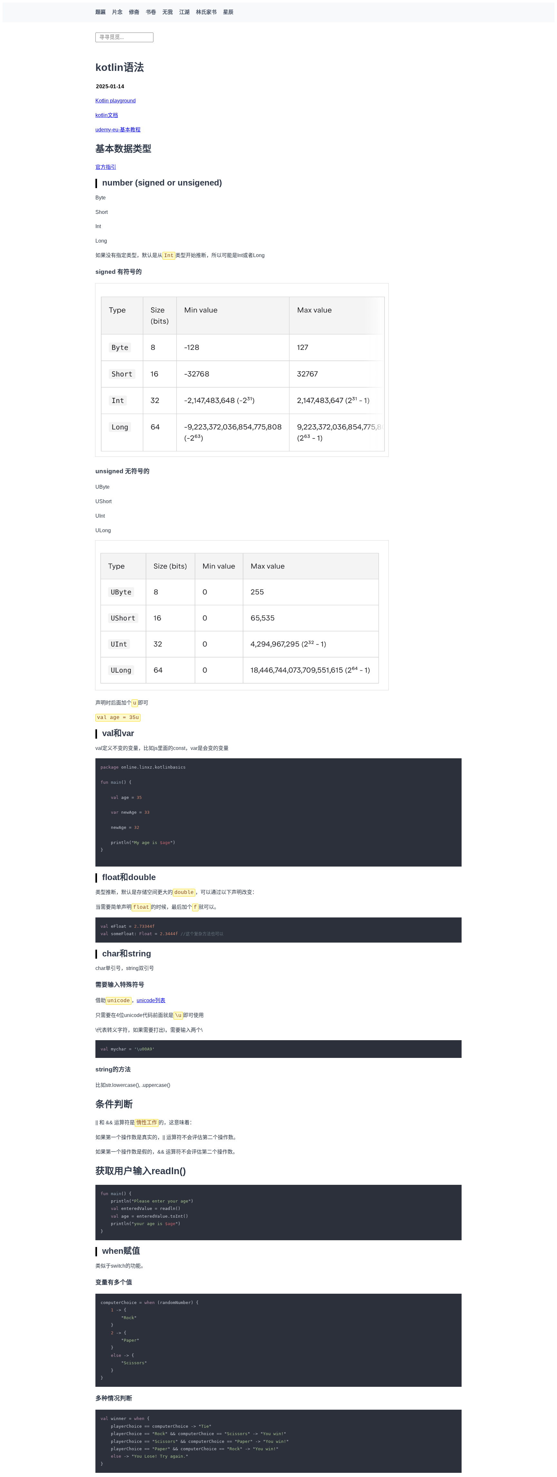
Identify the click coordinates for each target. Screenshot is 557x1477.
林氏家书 (206, 12)
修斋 (134, 12)
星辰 (228, 12)
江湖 (184, 12)
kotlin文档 (106, 115)
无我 (167, 12)
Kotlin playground (115, 100)
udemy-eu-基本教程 (118, 129)
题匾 (100, 12)
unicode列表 (151, 1000)
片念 (117, 12)
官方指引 (105, 167)
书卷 (151, 12)
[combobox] (124, 37)
